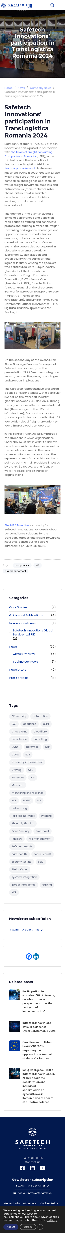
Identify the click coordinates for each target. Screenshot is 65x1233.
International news (22, 623)
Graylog (16, 770)
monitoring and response (28, 793)
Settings (27, 1226)
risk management (15, 571)
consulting (40, 739)
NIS (37, 565)
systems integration (24, 877)
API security (19, 716)
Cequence (29, 724)
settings (52, 1220)
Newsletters (17, 670)
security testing (21, 862)
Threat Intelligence (24, 885)
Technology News (25, 662)
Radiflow (17, 839)
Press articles (18, 678)
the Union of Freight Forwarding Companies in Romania (29, 154)
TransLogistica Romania (20, 168)
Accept (11, 1226)
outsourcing (19, 808)
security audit (42, 854)
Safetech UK (19, 854)
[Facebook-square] (22, 1168)
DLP (47, 747)
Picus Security (20, 831)
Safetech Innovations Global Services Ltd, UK (33, 633)
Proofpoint (42, 831)
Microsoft (18, 785)
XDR (14, 892)
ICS (33, 777)
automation (40, 716)
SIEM (41, 862)
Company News (24, 654)
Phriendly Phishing (23, 823)
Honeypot (18, 777)
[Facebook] (29, 956)
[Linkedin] (36, 956)
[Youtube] (42, 1168)
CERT (46, 724)
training (47, 885)
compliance (22, 565)
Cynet (16, 747)
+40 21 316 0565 (32, 1158)
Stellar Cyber (20, 869)
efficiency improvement (27, 762)
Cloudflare (40, 731)
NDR (14, 800)
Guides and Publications (26, 615)
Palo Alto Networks (23, 816)
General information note (20, 1203)
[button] (52, 5)
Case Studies (18, 607)
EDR (27, 754)
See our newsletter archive (35, 1193)
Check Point (19, 731)
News (13, 647)
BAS (14, 724)
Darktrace (32, 747)
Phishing (46, 816)
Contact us (32, 1162)
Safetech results (22, 846)
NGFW (27, 800)
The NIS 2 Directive (17, 525)
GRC (31, 770)
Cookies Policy (49, 1203)
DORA (15, 754)
